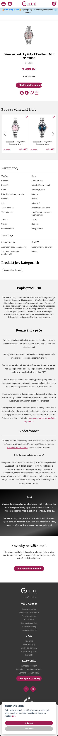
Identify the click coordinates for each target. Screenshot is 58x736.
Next (53, 133)
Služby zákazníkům (29, 648)
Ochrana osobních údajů (29, 673)
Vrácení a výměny (29, 616)
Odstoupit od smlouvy (29, 678)
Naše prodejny (29, 644)
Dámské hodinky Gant (12, 270)
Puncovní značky (29, 626)
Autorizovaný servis (29, 651)
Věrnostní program (29, 666)
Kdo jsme (29, 641)
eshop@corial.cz (29, 597)
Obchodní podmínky (29, 623)
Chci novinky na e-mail (29, 568)
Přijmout (29, 723)
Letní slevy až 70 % (11, 10)
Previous (5, 133)
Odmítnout (29, 729)
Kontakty (29, 655)
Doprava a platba (29, 609)
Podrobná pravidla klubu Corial (29, 669)
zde (14, 716)
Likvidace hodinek (29, 630)
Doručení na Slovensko (29, 612)
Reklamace (29, 619)
